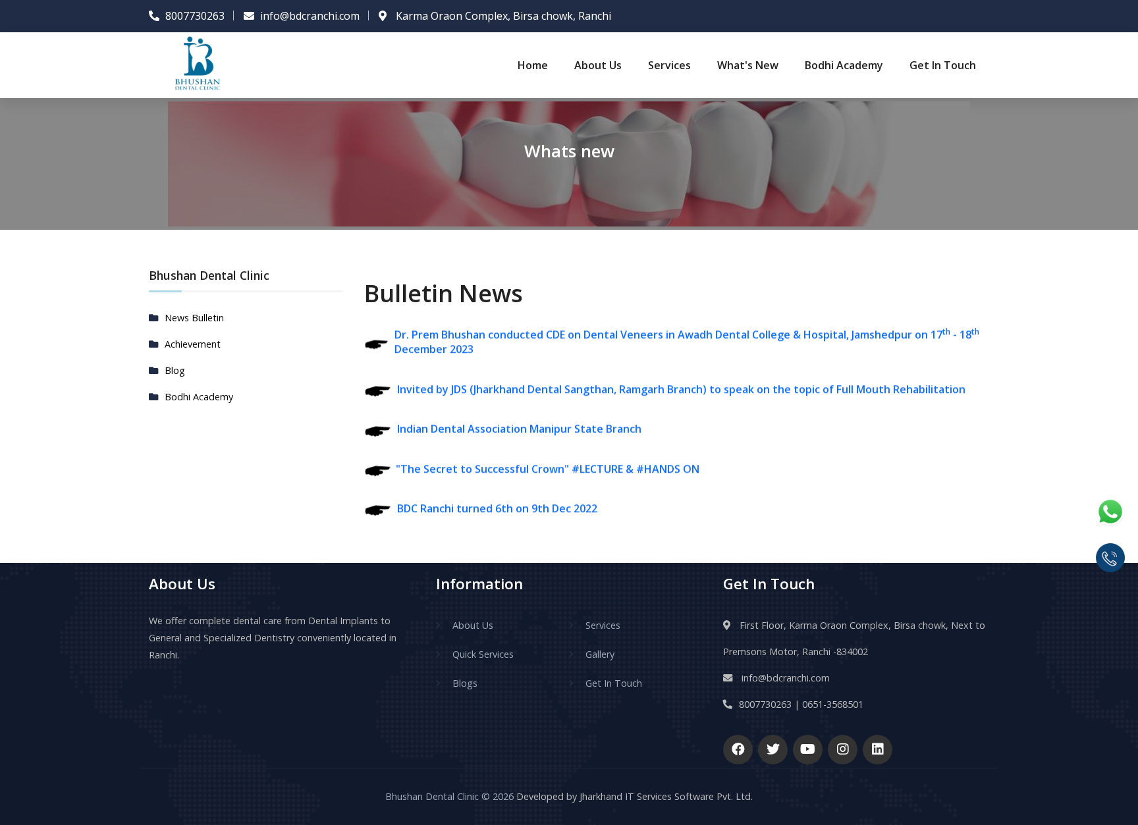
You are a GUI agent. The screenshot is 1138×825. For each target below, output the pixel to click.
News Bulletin (194, 317)
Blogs (464, 683)
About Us (598, 65)
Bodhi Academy (844, 65)
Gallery (599, 654)
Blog (175, 370)
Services (669, 65)
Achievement (193, 344)
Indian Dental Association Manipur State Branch (519, 418)
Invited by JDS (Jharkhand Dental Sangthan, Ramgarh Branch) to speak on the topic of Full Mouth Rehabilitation (681, 378)
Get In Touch (942, 65)
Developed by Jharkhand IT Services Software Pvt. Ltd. (633, 796)
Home (533, 65)
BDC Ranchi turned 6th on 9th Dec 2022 (497, 498)
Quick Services (483, 654)
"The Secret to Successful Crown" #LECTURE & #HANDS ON (545, 458)
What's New (747, 65)
